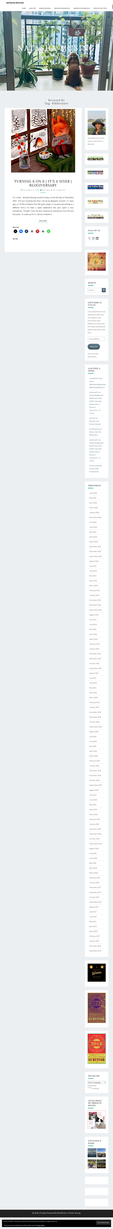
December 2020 (95, 712)
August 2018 (94, 848)
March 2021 (93, 697)
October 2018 (94, 839)
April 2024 (93, 537)
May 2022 (92, 629)
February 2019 (94, 819)
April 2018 (93, 868)
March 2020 (93, 756)
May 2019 (92, 805)
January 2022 (94, 649)
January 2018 (94, 882)
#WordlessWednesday (62, 8)
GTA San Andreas (95, 466)
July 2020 (92, 736)
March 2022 (93, 639)
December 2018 (95, 829)
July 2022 (92, 619)
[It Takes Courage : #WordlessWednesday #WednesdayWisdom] (92, 1164)
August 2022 (94, 615)
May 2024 (92, 532)
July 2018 (92, 853)
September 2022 (95, 610)
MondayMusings (45, 8)
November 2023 (95, 551)
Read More (43, 221)
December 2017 (95, 887)
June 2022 (93, 624)
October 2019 (94, 780)
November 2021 (95, 658)
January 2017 (94, 941)
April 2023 (93, 581)
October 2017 (94, 897)
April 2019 (93, 809)
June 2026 (93, 493)
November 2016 (95, 951)
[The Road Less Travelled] (101, 1164)
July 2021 (92, 678)
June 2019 (93, 800)
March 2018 (93, 873)
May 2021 (92, 688)
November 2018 (95, 834)
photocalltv (93, 392)
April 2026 (93, 503)
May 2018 (92, 863)
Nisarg (78, 1213)
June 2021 (93, 683)
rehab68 (92, 378)
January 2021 (94, 707)
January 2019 (94, 824)
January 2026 (94, 512)
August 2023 (94, 561)
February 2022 (94, 644)
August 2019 (94, 790)
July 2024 (92, 522)
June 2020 (93, 741)
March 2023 (93, 585)
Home (24, 8)
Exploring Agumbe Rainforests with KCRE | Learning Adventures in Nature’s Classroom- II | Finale (96, 404)
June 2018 (93, 858)
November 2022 (95, 605)
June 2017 (93, 916)
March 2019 (93, 814)
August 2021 (94, 673)
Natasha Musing (15, 2)
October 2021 (94, 663)
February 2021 (94, 702)
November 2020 (95, 717)
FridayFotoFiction (100, 8)
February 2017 (94, 936)
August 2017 (94, 907)
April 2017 (93, 926)
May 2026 (92, 498)
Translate (95, 1088)
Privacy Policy (41, 1225)
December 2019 (95, 770)
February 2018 (94, 878)
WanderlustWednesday (81, 8)
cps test (92, 418)
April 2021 (93, 693)
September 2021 (95, 668)
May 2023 (92, 576)
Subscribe (93, 346)
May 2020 (92, 746)
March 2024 (93, 542)
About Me (32, 8)
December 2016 (95, 946)
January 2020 (94, 766)
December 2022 (95, 600)
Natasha (46, 190)
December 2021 (95, 654)
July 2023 (92, 566)
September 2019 (95, 785)
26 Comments (59, 190)
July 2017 (92, 912)
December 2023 (95, 546)
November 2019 (95, 775)
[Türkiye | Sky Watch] (101, 1153)
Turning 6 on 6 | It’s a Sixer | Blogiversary (43, 183)
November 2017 (95, 892)
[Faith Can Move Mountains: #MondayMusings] (92, 1153)
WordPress (62, 1213)
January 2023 (94, 595)
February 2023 (94, 590)
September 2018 (95, 844)
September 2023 (95, 556)
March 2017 (93, 931)
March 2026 (93, 507)
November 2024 (95, 517)
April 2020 (93, 751)
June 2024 (93, 527)
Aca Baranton (94, 429)
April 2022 (93, 634)
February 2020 (94, 761)
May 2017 (92, 921)
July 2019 (92, 795)
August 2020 (94, 731)
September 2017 (95, 902)
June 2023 (93, 571)
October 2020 (94, 722)
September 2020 (95, 727)
